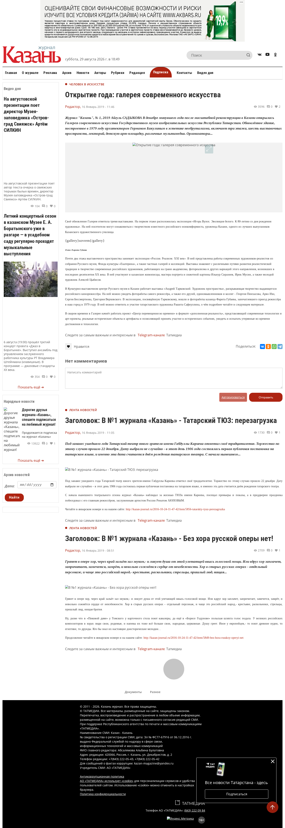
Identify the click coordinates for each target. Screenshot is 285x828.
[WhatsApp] (274, 346)
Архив (67, 73)
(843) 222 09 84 (194, 810)
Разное (155, 692)
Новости (83, 73)
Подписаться (236, 794)
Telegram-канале (151, 335)
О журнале (30, 73)
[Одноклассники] (268, 346)
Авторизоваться (233, 397)
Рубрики (117, 73)
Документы (133, 692)
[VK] (259, 55)
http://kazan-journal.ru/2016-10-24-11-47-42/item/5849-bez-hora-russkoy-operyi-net (193, 637)
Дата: (10, 486)
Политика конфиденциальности (103, 794)
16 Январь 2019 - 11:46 (98, 107)
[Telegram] (279, 346)
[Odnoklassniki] (275, 55)
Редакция (137, 73)
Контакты (184, 73)
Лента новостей (83, 410)
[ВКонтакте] (262, 346)
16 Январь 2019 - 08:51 (98, 550)
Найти (14, 497)
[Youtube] (267, 55)
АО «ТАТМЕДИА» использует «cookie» (106, 781)
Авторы (100, 73)
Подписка (160, 72)
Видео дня (205, 73)
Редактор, (73, 106)
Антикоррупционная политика (102, 776)
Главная (11, 73)
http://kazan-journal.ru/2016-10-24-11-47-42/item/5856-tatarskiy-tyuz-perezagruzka (175, 509)
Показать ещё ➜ (31, 387)
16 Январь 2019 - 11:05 (98, 433)
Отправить (266, 397)
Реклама (50, 73)
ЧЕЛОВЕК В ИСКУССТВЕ (86, 84)
